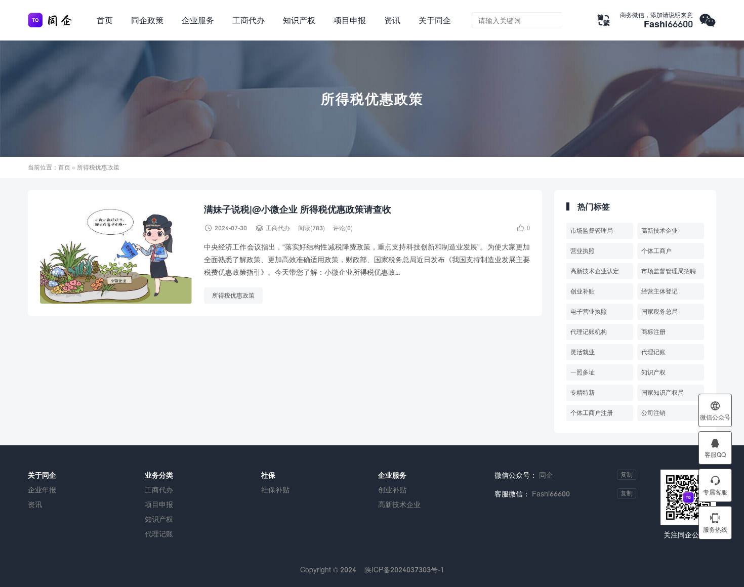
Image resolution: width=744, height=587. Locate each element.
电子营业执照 (588, 311)
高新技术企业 (659, 230)
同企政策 (147, 20)
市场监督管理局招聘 (668, 271)
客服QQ (715, 447)
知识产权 (299, 20)
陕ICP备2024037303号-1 (404, 569)
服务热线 (715, 522)
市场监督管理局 (591, 230)
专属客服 (715, 485)
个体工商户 (656, 251)
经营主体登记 (659, 291)
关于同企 (435, 20)
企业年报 (42, 489)
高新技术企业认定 (594, 271)
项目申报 (350, 20)
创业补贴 (582, 291)
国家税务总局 (659, 311)
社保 (268, 475)
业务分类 (159, 475)
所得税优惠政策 (233, 295)
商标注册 (653, 332)
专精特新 (582, 392)
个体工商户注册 (591, 412)
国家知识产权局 (662, 392)
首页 (105, 20)
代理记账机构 (588, 332)
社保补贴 (275, 489)
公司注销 (653, 412)
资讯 (392, 20)
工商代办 (248, 20)
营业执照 (582, 251)
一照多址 (582, 372)
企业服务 (198, 20)
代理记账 (653, 352)
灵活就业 (582, 352)
